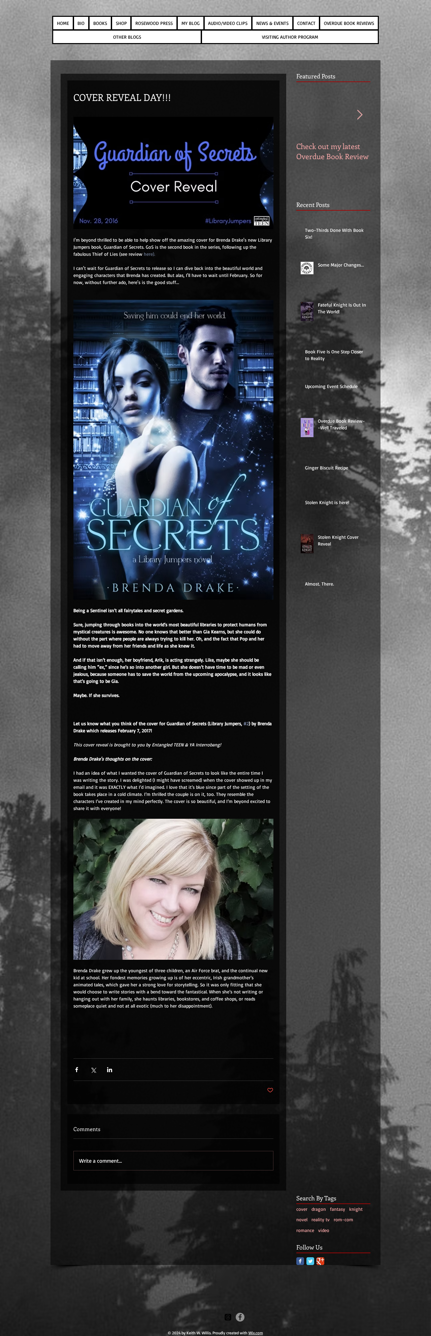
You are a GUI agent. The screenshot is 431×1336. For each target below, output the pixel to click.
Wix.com (255, 1332)
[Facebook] (240, 1317)
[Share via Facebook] (76, 1069)
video (323, 1230)
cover (301, 1209)
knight (356, 1209)
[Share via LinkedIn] (109, 1069)
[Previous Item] (307, 115)
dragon (318, 1209)
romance (305, 1230)
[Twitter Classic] (310, 1261)
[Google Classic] (320, 1261)
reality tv (320, 1219)
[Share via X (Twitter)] (93, 1069)
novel (301, 1219)
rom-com (343, 1219)
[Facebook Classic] (300, 1261)
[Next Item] (360, 115)
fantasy (337, 1209)
